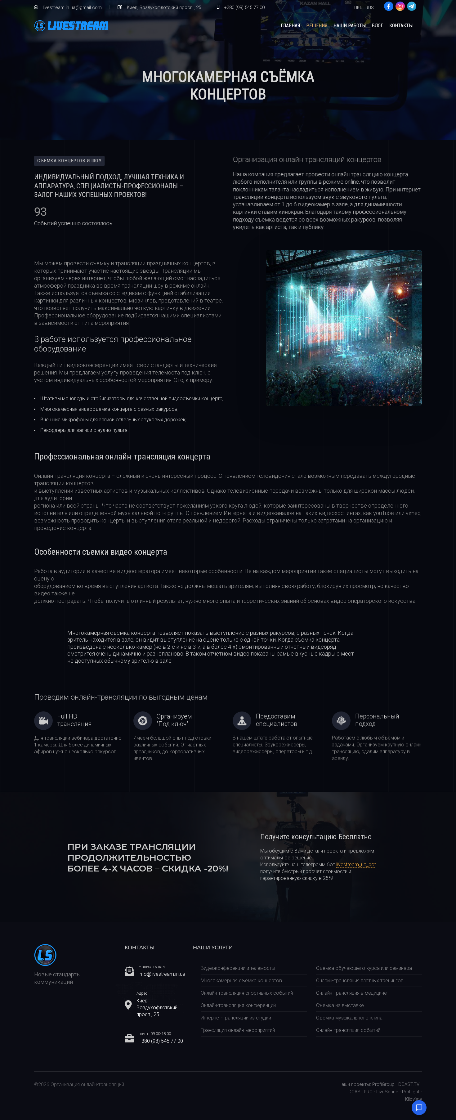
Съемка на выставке (340, 1005)
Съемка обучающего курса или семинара (364, 968)
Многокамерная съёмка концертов (241, 980)
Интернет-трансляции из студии (236, 1018)
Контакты (401, 26)
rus (369, 7)
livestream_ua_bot (356, 864)
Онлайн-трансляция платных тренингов (360, 980)
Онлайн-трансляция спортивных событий (247, 993)
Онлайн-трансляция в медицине (351, 993)
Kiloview (413, 1099)
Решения (316, 26)
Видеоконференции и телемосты (238, 968)
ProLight (410, 1092)
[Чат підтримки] (419, 1107)
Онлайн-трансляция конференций (238, 1005)
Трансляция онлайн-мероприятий (238, 1030)
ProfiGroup (383, 1084)
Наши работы (349, 26)
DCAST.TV (408, 1084)
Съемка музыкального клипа (349, 1018)
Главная (290, 26)
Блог (377, 26)
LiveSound (387, 1092)
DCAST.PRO (360, 1092)
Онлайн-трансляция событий (348, 1030)
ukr (358, 7)
